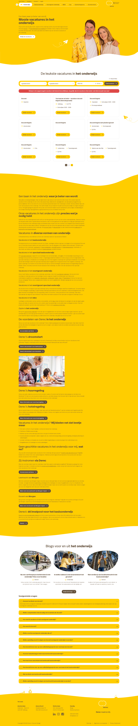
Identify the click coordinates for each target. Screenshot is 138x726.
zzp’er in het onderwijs (30, 312)
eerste (25, 29)
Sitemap (89, 723)
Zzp (70, 4)
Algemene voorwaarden (100, 723)
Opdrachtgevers (80, 4)
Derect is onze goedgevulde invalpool (29, 515)
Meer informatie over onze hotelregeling (32, 418)
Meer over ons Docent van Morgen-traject (32, 506)
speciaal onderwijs (26, 256)
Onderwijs (26, 5)
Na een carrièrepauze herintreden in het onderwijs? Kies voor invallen (35, 575)
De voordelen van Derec (27, 331)
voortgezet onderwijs (63, 274)
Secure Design (36, 723)
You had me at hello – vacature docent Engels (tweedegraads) (69, 99)
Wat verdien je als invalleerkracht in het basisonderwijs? (102, 575)
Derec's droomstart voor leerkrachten (31, 346)
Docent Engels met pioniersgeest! (102, 123)
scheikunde (51, 278)
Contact (36, 1)
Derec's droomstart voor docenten (30, 351)
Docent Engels (95, 98)
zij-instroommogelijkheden (48, 466)
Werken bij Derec (74, 710)
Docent (24, 98)
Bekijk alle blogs (67, 592)
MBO (64, 4)
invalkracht (77, 227)
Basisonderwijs (38, 4)
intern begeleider (46, 247)
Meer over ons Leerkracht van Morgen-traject (33, 491)
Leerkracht (37, 247)
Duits (60, 278)
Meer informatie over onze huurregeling (31, 402)
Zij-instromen (92, 4)
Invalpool (29, 1)
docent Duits (47, 227)
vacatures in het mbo (59, 305)
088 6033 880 (74, 714)
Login (41, 1)
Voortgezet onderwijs (53, 4)
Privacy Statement (115, 723)
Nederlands (67, 278)
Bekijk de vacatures (26, 37)
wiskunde (37, 278)
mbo (53, 301)
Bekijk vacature (27, 112)
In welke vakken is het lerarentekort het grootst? (69, 575)
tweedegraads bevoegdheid (38, 29)
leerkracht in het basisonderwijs (27, 229)
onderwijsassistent (68, 247)
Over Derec (22, 1)
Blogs (71, 708)
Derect (22, 523)
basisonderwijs (47, 249)
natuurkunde (56, 227)
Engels (56, 278)
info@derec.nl (74, 716)
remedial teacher (56, 247)
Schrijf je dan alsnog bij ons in (69, 453)
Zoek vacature (110, 83)
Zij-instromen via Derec (27, 472)
